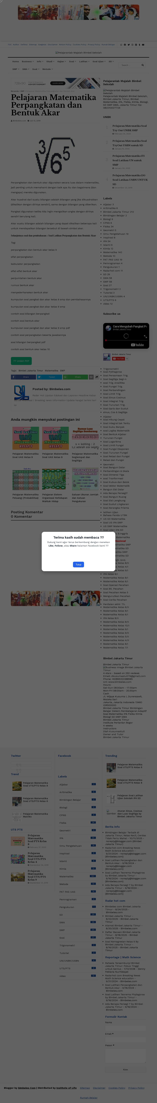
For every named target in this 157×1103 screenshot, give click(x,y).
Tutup (78, 564)
